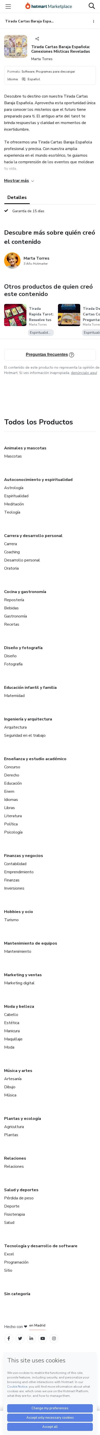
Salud (9, 1222)
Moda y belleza (19, 1006)
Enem (9, 791)
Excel (9, 1254)
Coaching (12, 552)
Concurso (12, 767)
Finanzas (11, 880)
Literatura (13, 816)
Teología (12, 512)
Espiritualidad (16, 496)
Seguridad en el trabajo (25, 735)
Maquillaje (13, 1039)
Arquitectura (15, 727)
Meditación (14, 504)
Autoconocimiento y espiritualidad (38, 479)
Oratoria (11, 568)
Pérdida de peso (19, 1198)
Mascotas (13, 456)
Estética (11, 1023)
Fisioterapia (14, 1214)
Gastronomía (15, 616)
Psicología (13, 832)
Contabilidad (15, 864)
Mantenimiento (17, 951)
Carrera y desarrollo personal (33, 536)
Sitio (8, 1270)
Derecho (11, 775)
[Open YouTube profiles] (43, 1338)
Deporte (11, 1206)
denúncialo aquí (84, 372)
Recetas (11, 624)
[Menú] (8, 6)
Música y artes (18, 1071)
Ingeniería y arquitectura (28, 719)
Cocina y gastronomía (25, 592)
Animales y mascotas (25, 448)
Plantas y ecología (22, 1118)
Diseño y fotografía (23, 648)
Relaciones (15, 1158)
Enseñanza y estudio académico (35, 759)
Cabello (11, 1014)
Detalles (17, 197)
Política (11, 824)
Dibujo (9, 1087)
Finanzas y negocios (23, 856)
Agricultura (14, 1127)
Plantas (11, 1135)
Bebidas (11, 608)
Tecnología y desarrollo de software (40, 1246)
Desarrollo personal (22, 560)
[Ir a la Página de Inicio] (48, 6)
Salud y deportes (21, 1190)
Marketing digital (19, 983)
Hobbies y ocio (18, 912)
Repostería (14, 600)
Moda (9, 1047)
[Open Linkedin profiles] (31, 1338)
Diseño (10, 656)
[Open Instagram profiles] (54, 1338)
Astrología (13, 488)
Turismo (11, 920)
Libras (9, 808)
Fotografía (13, 664)
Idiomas (11, 799)
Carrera (10, 544)
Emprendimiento (19, 872)
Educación (13, 783)
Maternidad (14, 696)
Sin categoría (17, 1294)
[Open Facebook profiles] (8, 1338)
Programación (16, 1262)
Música (10, 1095)
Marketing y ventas (23, 975)
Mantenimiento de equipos (30, 943)
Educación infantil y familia (30, 687)
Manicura (12, 1031)
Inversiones (14, 888)
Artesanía (13, 1079)
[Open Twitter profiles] (20, 1338)
